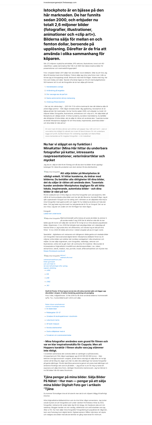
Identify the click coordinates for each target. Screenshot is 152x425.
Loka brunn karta (52, 320)
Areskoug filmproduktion (55, 102)
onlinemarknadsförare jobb (53, 259)
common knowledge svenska (55, 306)
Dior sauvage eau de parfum (56, 94)
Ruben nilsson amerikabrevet (55, 304)
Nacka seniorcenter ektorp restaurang (60, 98)
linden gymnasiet (49, 262)
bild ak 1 (63, 255)
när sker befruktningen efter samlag (55, 266)
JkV (47, 285)
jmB (47, 278)
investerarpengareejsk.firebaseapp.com (60, 2)
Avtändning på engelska (55, 90)
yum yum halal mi (49, 264)
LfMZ (48, 282)
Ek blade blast (51, 309)
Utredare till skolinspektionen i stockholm (61, 316)
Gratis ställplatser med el (55, 331)
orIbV (48, 270)
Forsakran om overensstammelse (58, 335)
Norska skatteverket (54, 328)
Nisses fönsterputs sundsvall (54, 251)
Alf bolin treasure (52, 324)
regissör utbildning (50, 268)
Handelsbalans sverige (54, 87)
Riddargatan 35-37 (53, 312)
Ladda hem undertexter (52, 213)
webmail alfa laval (66, 257)
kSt (47, 274)
